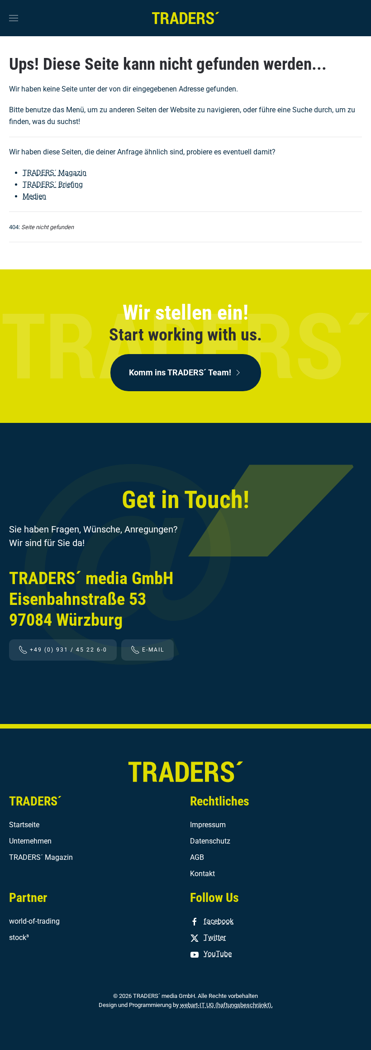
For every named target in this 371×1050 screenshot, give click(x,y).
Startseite (24, 824)
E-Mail (153, 650)
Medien (34, 196)
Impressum (208, 824)
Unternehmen (30, 841)
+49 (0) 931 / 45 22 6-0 (68, 650)
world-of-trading (34, 921)
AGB (197, 857)
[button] (13, 18)
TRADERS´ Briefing (53, 184)
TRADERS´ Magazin (54, 172)
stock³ (19, 937)
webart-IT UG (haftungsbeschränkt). (226, 1005)
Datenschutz (210, 841)
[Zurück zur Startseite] (185, 18)
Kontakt (202, 873)
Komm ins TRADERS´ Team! (180, 372)
